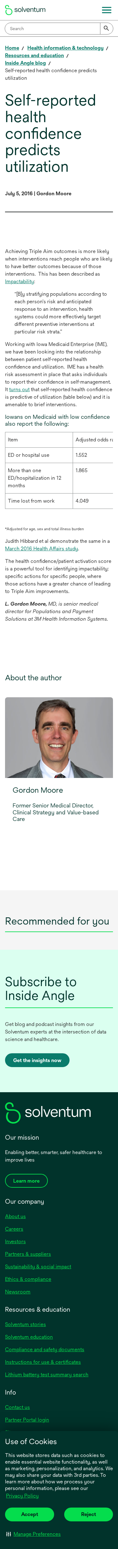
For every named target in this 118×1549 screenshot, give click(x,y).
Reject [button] (88, 1514)
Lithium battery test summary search (46, 1375)
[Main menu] (106, 10)
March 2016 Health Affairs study (41, 549)
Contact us (17, 1407)
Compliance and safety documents (44, 1349)
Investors (15, 1241)
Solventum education (29, 1337)
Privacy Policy (22, 1496)
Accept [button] (29, 1514)
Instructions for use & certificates (43, 1362)
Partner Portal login (27, 1420)
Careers (14, 1229)
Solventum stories (25, 1324)
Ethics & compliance (28, 1279)
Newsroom (18, 1292)
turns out (19, 389)
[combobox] (59, 28)
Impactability (19, 281)
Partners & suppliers (28, 1254)
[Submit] (106, 28)
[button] (33, 1534)
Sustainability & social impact (38, 1267)
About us (15, 1216)
